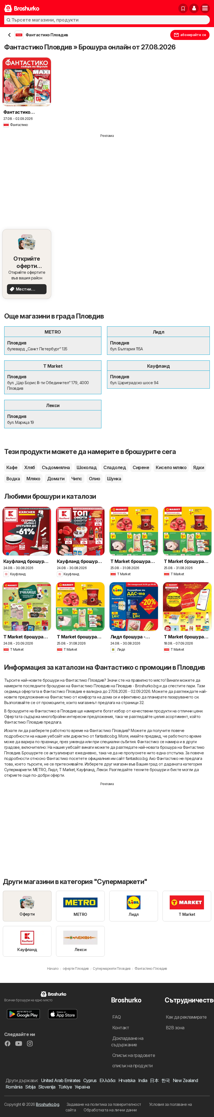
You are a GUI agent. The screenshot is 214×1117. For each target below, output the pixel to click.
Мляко (33, 478)
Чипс (76, 478)
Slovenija (46, 1087)
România (14, 1087)
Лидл (52, 769)
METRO (39, 769)
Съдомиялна (56, 467)
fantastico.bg (106, 736)
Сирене (141, 467)
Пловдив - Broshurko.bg (137, 685)
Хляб (29, 467)
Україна (82, 1087)
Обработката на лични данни (110, 1110)
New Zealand (185, 1080)
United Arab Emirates (61, 1080)
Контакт (120, 1027)
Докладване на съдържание (127, 1041)
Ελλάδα (107, 1080)
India (142, 1080)
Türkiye (65, 1087)
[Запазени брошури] (183, 8)
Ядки (198, 467)
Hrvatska (126, 1080)
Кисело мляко (171, 467)
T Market (67, 769)
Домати (56, 478)
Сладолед (114, 467)
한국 (165, 1080)
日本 (154, 1080)
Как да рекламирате (186, 1017)
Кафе (12, 467)
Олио (94, 478)
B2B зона (175, 1027)
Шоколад (87, 467)
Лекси (101, 769)
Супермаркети (17, 769)
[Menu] (205, 8)
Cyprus (90, 1080)
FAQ (116, 1017)
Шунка (114, 478)
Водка (13, 478)
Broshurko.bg (47, 1104)
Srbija (30, 1087)
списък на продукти (132, 1065)
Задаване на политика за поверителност (104, 1104)
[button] (194, 8)
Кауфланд (85, 769)
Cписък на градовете (133, 1055)
